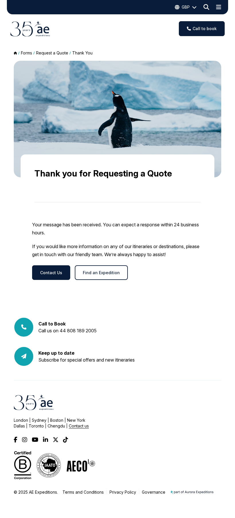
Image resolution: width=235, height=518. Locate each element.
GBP (186, 7)
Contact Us (51, 272)
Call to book (205, 28)
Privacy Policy (122, 492)
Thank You (82, 52)
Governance (153, 492)
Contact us (79, 425)
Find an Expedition (101, 272)
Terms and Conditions (83, 492)
